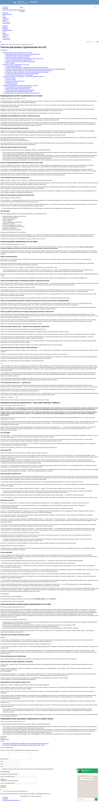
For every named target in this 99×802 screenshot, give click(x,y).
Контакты (5, 8)
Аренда (5, 20)
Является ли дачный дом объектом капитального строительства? (26, 743)
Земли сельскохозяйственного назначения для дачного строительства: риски (26, 67)
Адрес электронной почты (7, 776)
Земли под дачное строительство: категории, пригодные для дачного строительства (28, 70)
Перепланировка (7, 14)
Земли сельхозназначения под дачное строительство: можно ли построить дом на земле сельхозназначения (35, 69)
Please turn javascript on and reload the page (17, 88)
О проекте (5, 7)
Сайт (1, 766)
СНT (7, 44)
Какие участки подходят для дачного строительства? (20, 61)
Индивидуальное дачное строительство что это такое (17, 52)
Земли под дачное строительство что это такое (16, 64)
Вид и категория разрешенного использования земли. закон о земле (24, 58)
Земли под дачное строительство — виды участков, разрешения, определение (27, 72)
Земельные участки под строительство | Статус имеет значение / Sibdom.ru (23, 76)
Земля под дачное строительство (14, 81)
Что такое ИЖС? (10, 78)
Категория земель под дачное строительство (18, 55)
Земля (4, 17)
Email (2, 764)
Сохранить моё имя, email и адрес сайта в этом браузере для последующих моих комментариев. (28, 769)
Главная (2, 44)
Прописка (5, 13)
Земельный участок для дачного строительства (18, 91)
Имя (1, 761)
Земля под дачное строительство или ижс (17, 57)
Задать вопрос (6, 23)
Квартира (22, 10)
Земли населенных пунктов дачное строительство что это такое (20, 85)
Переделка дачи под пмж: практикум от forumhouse (20, 90)
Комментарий (4, 759)
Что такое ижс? (10, 63)
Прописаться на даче (11, 82)
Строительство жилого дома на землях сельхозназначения (21, 73)
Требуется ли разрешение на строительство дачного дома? (24, 745)
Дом (4, 15)
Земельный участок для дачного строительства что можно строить (21, 93)
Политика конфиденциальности (11, 10)
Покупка (22, 11)
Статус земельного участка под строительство (18, 60)
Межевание (6, 18)
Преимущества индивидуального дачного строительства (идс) (22, 54)
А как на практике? (11, 84)
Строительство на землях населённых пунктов (18, 87)
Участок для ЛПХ (10, 79)
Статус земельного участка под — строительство (19, 75)
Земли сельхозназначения (13, 66)
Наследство (6, 21)
